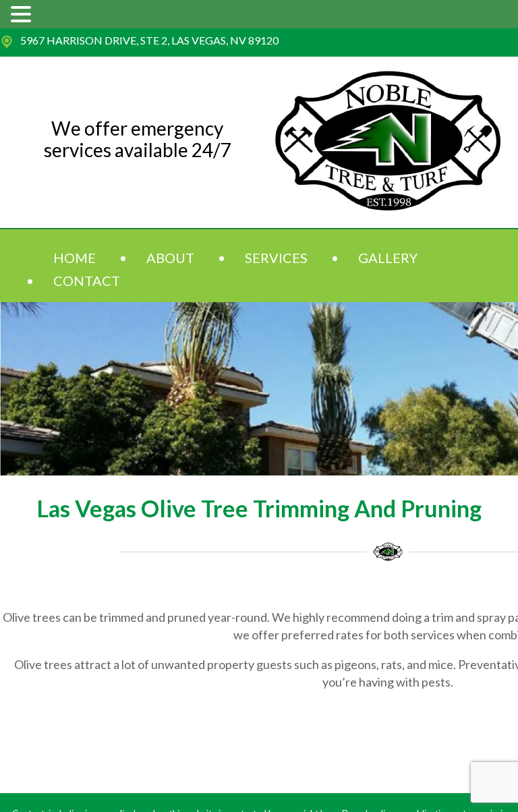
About (170, 258)
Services (276, 258)
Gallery (388, 258)
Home (74, 258)
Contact (86, 280)
